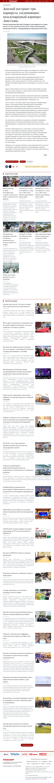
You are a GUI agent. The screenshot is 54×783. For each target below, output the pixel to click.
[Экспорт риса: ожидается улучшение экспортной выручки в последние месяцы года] (43, 728)
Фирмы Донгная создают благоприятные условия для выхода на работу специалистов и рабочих (10, 193)
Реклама (43, 763)
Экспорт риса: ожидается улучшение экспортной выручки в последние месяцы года (17, 726)
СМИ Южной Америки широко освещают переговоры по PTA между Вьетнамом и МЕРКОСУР (17, 531)
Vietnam (30, 161)
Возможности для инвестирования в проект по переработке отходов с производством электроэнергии (18, 700)
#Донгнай (22, 161)
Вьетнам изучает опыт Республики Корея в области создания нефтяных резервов (18, 613)
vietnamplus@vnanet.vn (33, 775)
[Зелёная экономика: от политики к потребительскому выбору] (43, 594)
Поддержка (44, 761)
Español (39, 1)
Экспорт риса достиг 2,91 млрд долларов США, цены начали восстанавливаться (17, 305)
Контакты (48, 763)
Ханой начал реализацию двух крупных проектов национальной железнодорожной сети (18, 512)
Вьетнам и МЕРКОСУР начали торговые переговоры (17, 554)
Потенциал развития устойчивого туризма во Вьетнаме (18, 574)
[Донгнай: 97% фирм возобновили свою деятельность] (27, 227)
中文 (43, 1)
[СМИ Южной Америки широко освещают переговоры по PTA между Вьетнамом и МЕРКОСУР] (43, 533)
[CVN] (17, 754)
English (31, 1)
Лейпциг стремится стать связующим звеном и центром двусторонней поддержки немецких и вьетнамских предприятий (18, 420)
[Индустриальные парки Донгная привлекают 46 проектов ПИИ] (43, 227)
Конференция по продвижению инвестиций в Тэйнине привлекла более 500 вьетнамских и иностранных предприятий (18, 489)
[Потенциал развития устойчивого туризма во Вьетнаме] (43, 577)
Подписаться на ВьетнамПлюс (32, 166)
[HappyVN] (45, 754)
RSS (39, 761)
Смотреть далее (11, 301)
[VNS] (8, 754)
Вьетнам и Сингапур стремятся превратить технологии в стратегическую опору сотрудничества (18, 655)
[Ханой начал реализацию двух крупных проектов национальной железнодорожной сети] (43, 513)
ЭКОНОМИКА (7, 5)
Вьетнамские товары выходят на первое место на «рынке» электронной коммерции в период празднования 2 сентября (18, 349)
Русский (46, 1)
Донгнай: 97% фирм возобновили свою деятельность (25, 236)
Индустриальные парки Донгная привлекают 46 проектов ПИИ (43, 236)
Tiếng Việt (27, 1)
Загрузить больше (27, 745)
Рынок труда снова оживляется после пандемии (9, 277)
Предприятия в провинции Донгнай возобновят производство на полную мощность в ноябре (9, 239)
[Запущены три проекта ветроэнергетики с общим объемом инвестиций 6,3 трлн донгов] (43, 681)
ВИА (28, 763)
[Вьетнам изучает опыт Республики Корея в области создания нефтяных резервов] (43, 616)
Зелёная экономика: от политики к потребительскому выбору (15, 591)
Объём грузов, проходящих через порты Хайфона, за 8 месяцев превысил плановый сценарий (18, 397)
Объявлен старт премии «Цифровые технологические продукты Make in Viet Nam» (16, 636)
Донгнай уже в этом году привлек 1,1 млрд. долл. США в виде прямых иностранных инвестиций (26, 192)
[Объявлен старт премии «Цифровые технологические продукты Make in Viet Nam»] (43, 638)
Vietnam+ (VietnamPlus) (13, 1)
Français (35, 1)
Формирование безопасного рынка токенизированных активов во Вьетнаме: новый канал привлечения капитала (17, 371)
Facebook (6, 166)
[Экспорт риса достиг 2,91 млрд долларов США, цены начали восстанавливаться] (43, 308)
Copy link (17, 166)
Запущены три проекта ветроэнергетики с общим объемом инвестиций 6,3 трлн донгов (17, 679)
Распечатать (13, 166)
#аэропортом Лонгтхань (12, 161)
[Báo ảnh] (36, 754)
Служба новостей (35, 763)
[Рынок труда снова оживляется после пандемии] (11, 268)
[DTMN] (26, 754)
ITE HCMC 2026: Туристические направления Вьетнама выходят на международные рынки (15, 445)
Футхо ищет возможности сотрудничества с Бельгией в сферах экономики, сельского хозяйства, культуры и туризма (18, 325)
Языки (50, 761)
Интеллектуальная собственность (39, 759)
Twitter (10, 166)
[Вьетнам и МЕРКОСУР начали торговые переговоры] (43, 557)
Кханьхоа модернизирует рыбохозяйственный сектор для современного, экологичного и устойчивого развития (18, 469)
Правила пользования (32, 761)
